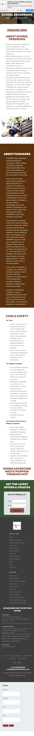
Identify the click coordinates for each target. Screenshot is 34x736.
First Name (5, 689)
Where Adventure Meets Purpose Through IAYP (17, 471)
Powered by (2, 10)
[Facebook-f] (14, 663)
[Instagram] (19, 663)
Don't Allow (20, 10)
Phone (4, 707)
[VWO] (7, 10)
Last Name (5, 698)
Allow (29, 10)
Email (4, 715)
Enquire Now (17, 30)
